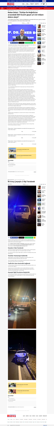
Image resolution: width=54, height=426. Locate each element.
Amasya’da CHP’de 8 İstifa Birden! (44, 34)
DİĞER (26, 6)
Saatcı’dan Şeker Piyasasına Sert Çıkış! (43, 51)
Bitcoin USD (36, 3)
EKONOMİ (16, 10)
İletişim (11, 419)
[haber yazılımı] (45, 425)
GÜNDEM (17, 6)
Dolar (23, 3)
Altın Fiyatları (39, 419)
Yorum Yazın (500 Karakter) (11, 164)
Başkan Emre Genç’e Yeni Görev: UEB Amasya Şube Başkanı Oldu (44, 26)
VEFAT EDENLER (21, 6)
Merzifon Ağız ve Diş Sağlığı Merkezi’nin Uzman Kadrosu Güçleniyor (44, 47)
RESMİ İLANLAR (9, 6)
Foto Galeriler (21, 419)
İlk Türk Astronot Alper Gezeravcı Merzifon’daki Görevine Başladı (44, 63)
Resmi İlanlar (43, 419)
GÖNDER (35, 407)
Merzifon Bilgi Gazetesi (11, 10)
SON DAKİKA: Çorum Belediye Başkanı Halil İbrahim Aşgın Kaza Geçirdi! (44, 30)
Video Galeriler (26, 419)
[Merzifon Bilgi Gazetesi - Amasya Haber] (11, 415)
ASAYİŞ (15, 179)
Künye (8, 419)
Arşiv (14, 419)
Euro (27, 3)
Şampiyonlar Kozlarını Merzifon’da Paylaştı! (43, 38)
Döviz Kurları (34, 419)
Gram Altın (32, 3)
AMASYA (13, 6)
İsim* (8, 161)
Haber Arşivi (17, 419)
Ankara (28, 22)
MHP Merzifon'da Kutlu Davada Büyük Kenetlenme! (44, 55)
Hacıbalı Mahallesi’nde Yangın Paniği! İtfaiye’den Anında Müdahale (44, 59)
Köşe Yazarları (30, 419)
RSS (8, 425)
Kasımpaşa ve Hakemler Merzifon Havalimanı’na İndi (44, 43)
